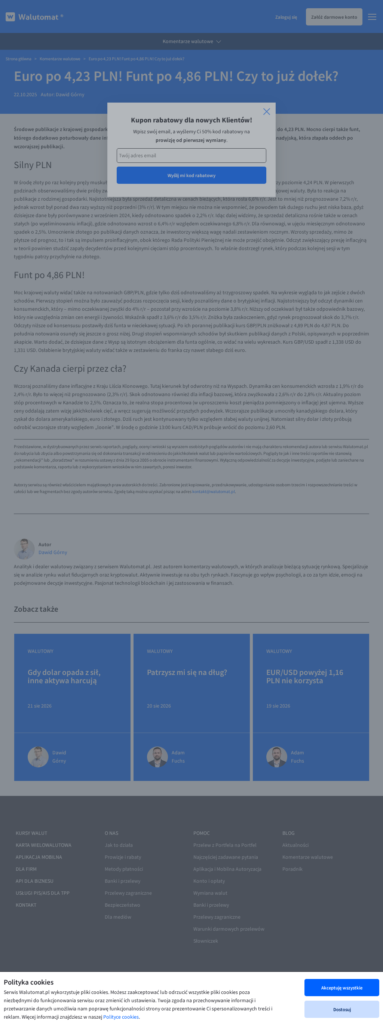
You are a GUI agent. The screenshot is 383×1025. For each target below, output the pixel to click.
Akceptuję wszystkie (341, 988)
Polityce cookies (121, 1017)
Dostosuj (342, 1009)
